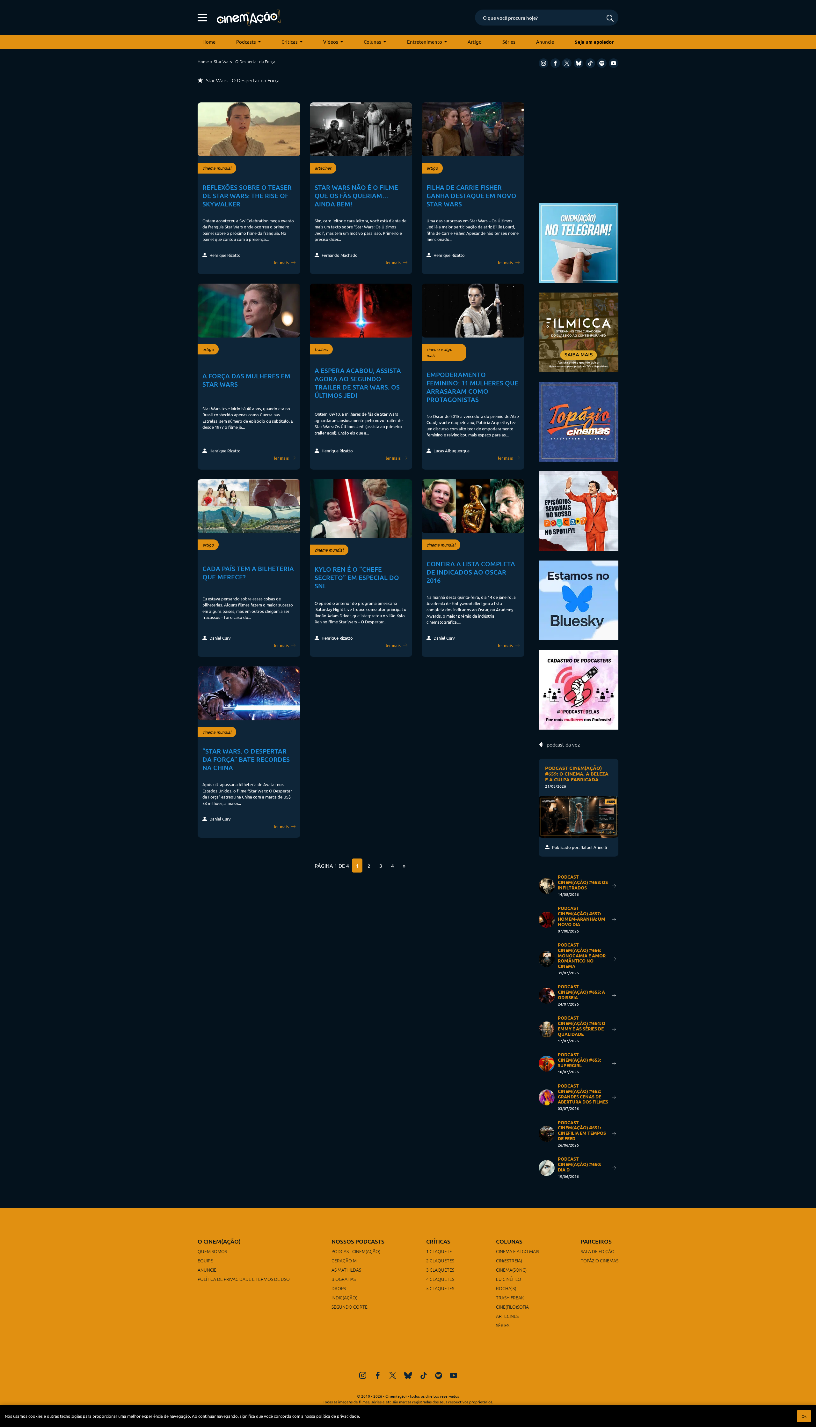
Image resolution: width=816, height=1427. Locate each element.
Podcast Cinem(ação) (356, 1251)
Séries (508, 42)
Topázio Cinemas (599, 1260)
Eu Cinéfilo (508, 1279)
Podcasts (246, 42)
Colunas (372, 42)
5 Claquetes (440, 1288)
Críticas (289, 42)
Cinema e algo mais (517, 1251)
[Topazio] (578, 421)
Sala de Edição (598, 1251)
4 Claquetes (440, 1279)
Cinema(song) (511, 1270)
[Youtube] (613, 63)
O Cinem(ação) (219, 1241)
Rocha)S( (506, 1288)
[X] (567, 63)
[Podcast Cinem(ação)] (578, 510)
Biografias (344, 1279)
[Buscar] (610, 18)
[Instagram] (543, 63)
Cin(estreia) (509, 1260)
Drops (339, 1288)
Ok (804, 1416)
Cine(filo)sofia (512, 1307)
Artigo (475, 42)
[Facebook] (555, 63)
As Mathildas (346, 1270)
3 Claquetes (440, 1270)
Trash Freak (510, 1297)
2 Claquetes (440, 1260)
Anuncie (545, 42)
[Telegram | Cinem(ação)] (578, 242)
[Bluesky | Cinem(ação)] (578, 600)
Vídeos (330, 42)
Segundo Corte (350, 1307)
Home (208, 42)
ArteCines (507, 1316)
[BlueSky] (578, 63)
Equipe (205, 1260)
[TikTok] (590, 63)
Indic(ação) (344, 1297)
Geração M (344, 1260)
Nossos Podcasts (358, 1241)
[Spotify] (602, 63)
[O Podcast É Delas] (578, 689)
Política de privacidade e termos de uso (244, 1279)
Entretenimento (424, 42)
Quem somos (212, 1251)
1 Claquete (439, 1251)
